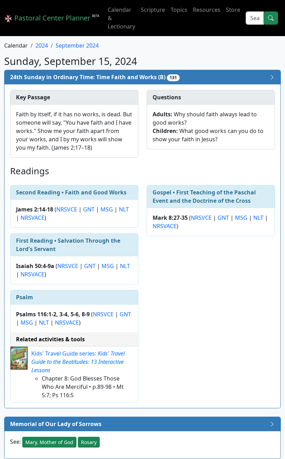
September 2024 (77, 45)
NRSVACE (32, 218)
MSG (106, 209)
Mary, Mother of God (49, 442)
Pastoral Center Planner (56, 18)
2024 (41, 45)
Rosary (89, 442)
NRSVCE (66, 209)
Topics (179, 10)
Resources (206, 10)
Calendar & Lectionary (121, 18)
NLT (124, 209)
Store (233, 10)
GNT (89, 209)
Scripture (153, 10)
